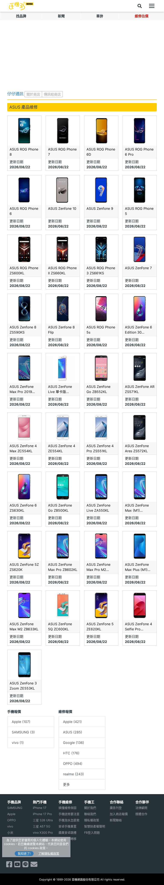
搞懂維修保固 (67, 808)
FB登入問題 (92, 832)
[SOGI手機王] (21, 6)
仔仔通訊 (15, 93)
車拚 (99, 16)
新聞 (61, 16)
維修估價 (141, 16)
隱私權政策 (91, 820)
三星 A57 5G (41, 826)
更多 (66, 784)
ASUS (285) (72, 732)
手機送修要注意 (69, 814)
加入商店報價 (119, 814)
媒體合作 (141, 814)
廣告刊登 (116, 808)
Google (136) (73, 742)
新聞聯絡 (116, 820)
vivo (10, 826)
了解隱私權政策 (48, 853)
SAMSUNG (14, 808)
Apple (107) (21, 722)
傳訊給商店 (52, 94)
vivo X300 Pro (43, 832)
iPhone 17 (39, 808)
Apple (11, 814)
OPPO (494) (72, 763)
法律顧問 (141, 808)
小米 (10, 832)
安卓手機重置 (67, 826)
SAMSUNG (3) (23, 732)
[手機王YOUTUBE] (17, 865)
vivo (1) (18, 742)
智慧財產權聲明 (94, 826)
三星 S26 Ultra (43, 820)
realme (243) (73, 774)
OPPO (11, 820)
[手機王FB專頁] (9, 865)
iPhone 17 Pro (42, 814)
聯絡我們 (90, 814)
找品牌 (21, 16)
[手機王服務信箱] (34, 865)
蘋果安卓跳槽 (67, 832)
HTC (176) (71, 753)
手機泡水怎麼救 (69, 820)
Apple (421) (72, 722)
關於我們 (90, 808)
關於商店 (33, 94)
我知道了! (24, 853)
